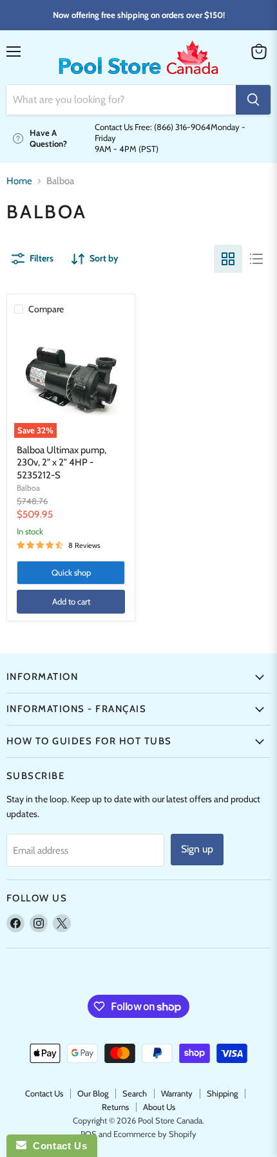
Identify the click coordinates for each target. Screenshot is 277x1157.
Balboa (28, 488)
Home (19, 181)
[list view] (256, 259)
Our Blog (92, 1093)
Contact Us (44, 1093)
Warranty (177, 1093)
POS (89, 1134)
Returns (115, 1107)
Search (134, 1093)
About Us (159, 1107)
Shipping (222, 1093)
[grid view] (228, 259)
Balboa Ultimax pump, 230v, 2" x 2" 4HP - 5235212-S (61, 462)
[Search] (253, 100)
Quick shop (71, 572)
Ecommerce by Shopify (154, 1134)
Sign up (197, 849)
